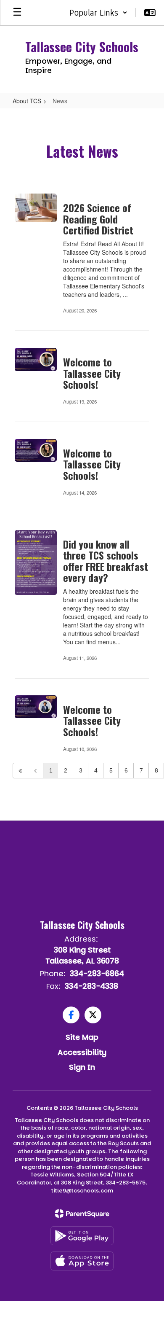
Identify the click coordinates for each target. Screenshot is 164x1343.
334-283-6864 (97, 973)
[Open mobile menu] (17, 12)
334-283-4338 (91, 986)
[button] (98, 12)
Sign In (82, 1067)
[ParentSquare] (82, 1213)
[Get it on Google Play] (82, 1235)
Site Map (82, 1037)
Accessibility (82, 1052)
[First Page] (20, 770)
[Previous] (35, 770)
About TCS (27, 101)
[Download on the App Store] (82, 1260)
